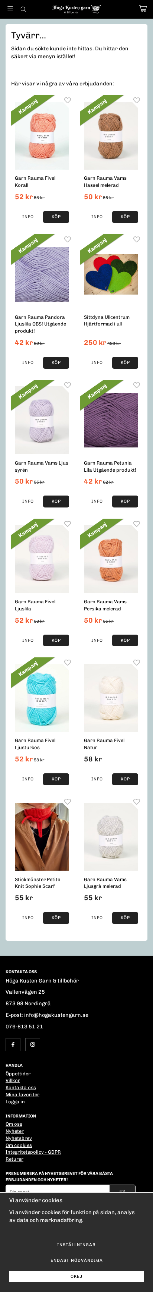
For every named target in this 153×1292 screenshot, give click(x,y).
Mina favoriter (22, 1094)
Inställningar (76, 1244)
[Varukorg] (142, 9)
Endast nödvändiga (77, 1260)
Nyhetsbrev (19, 1138)
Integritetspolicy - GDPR (33, 1152)
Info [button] (28, 216)
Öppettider (18, 1073)
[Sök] (23, 9)
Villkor (13, 1080)
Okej (76, 1276)
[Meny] (10, 9)
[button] (56, 217)
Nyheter (15, 1131)
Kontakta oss (21, 1087)
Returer (14, 1159)
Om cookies (19, 1145)
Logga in (15, 1101)
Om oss (14, 1124)
